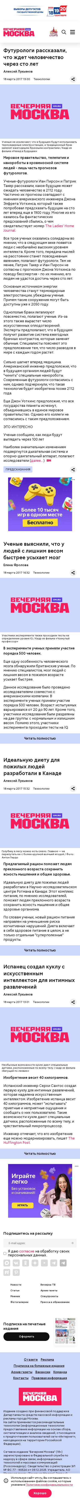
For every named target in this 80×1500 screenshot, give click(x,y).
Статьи (14, 1290)
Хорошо (40, 1493)
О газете (31, 1359)
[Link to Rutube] (6, 1272)
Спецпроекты (49, 1296)
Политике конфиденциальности (49, 1484)
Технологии (41, 79)
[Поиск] (64, 32)
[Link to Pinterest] (16, 1272)
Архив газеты (49, 1290)
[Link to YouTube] (44, 1263)
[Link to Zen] (35, 1263)
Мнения (15, 1296)
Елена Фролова (15, 565)
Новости (15, 1285)
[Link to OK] (25, 1263)
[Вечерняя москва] (40, 1396)
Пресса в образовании (55, 1302)
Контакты (21, 1378)
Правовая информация (49, 1378)
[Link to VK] (16, 1263)
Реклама (47, 1359)
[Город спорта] (54, 32)
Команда (60, 1372)
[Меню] (72, 32)
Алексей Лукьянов (18, 71)
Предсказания (18, 469)
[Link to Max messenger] (6, 1263)
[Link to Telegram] (53, 1263)
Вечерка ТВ (48, 1285)
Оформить (26, 1336)
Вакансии (42, 1372)
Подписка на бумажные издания (39, 1366)
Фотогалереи (19, 1302)
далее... (37, 460)
